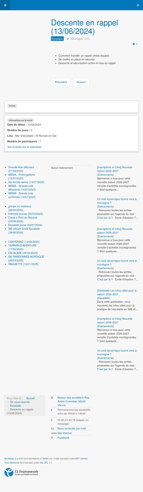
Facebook (63, 437)
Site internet (65, 433)
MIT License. (81, 458)
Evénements (105, 174)
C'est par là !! (105, 217)
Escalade (103, 298)
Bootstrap (9, 458)
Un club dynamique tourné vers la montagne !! (117, 201)
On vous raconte (20, 402)
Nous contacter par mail (72, 428)
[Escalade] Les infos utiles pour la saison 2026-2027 (117, 292)
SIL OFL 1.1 (46, 462)
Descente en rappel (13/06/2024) (84, 26)
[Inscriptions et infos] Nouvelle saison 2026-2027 (114, 169)
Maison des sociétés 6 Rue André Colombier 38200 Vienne (73, 401)
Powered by (21, 472)
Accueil (30, 398)
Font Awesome (12, 462)
